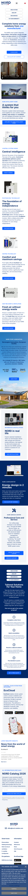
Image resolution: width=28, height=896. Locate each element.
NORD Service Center (7, 860)
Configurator (5, 853)
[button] (16, 3)
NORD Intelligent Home (10, 101)
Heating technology (7, 844)
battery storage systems (9, 36)
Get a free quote (18, 849)
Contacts (16, 842)
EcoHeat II (4, 749)
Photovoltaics (5, 842)
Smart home (6, 838)
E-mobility (4, 851)
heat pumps (13, 34)
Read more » (4, 761)
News (15, 846)
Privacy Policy (5, 799)
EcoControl (19, 157)
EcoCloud (9, 690)
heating (4, 114)
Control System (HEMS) (10, 148)
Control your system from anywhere (13, 686)
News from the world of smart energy (13, 745)
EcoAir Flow (11, 316)
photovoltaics (5, 34)
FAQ (15, 851)
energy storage (22, 34)
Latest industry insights (9, 741)
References (17, 844)
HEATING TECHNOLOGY (9, 254)
